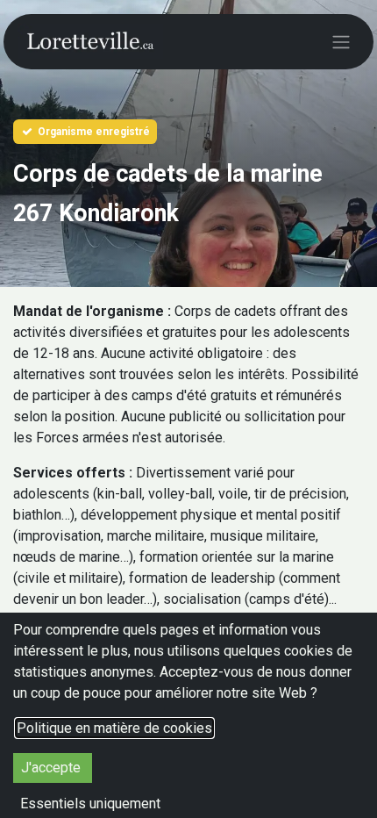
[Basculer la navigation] (341, 42)
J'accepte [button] (52, 767)
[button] (90, 804)
